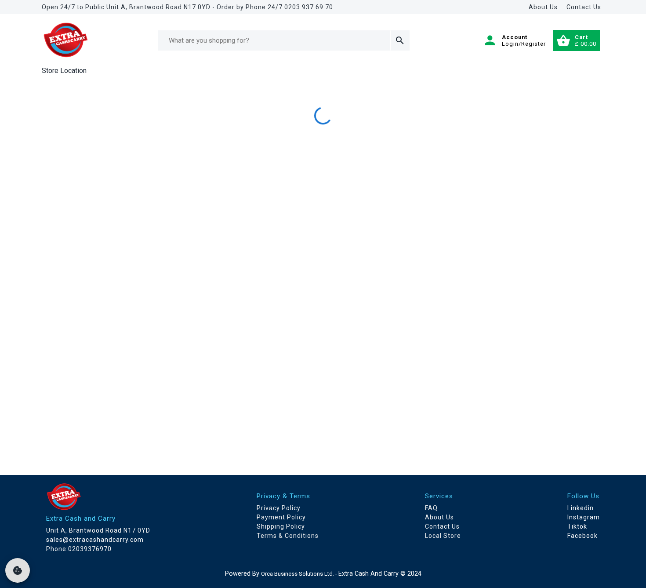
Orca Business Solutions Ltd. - (299, 573)
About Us (543, 7)
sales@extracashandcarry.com (95, 539)
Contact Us (583, 7)
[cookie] (17, 570)
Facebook (582, 535)
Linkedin (580, 507)
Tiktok (577, 526)
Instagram (583, 517)
